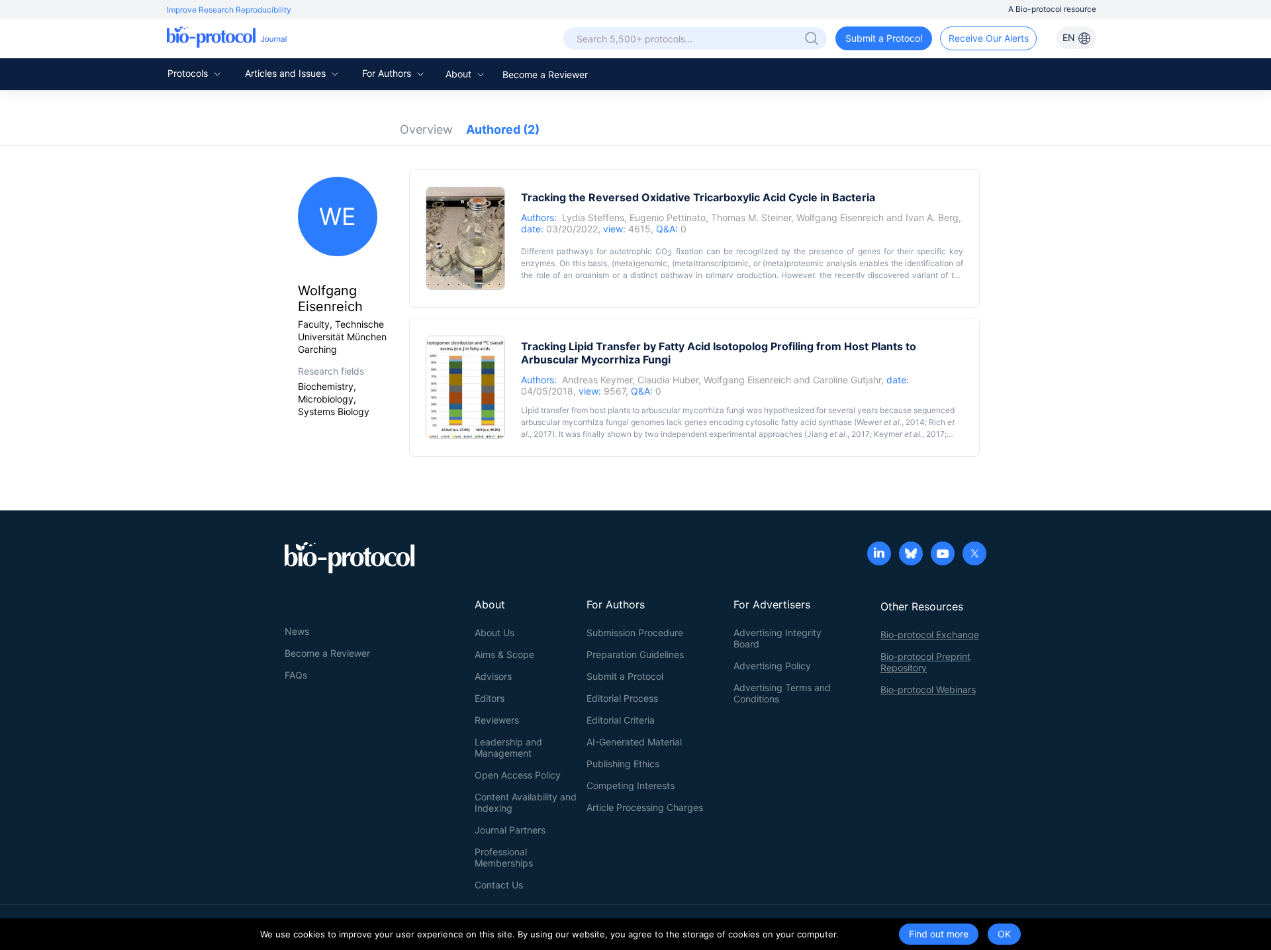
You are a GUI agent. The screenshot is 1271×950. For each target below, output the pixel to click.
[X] (974, 555)
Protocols (189, 73)
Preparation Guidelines (635, 654)
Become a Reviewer (545, 74)
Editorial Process (622, 698)
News (297, 631)
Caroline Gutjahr (847, 379)
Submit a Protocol (883, 38)
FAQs (296, 675)
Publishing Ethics (623, 763)
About (460, 73)
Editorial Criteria (621, 720)
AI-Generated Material (634, 741)
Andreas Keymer (597, 379)
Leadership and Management (508, 747)
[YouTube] (943, 555)
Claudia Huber (667, 379)
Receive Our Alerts (989, 38)
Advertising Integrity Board (777, 638)
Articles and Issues (286, 73)
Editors (489, 698)
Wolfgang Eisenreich (840, 217)
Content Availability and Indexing (526, 802)
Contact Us (499, 884)
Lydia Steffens (593, 217)
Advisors (493, 676)
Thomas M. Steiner (751, 217)
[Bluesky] (911, 555)
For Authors (388, 73)
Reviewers (497, 720)
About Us (494, 632)
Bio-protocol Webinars (928, 689)
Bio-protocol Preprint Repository (925, 662)
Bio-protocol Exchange (929, 634)
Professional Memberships (504, 857)
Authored (503, 129)
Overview (426, 129)
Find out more (938, 933)
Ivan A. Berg (932, 217)
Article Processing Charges (645, 807)
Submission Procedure (635, 632)
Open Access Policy (518, 775)
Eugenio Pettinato (668, 217)
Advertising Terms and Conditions (782, 693)
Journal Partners (510, 829)
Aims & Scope (504, 654)
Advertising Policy (772, 665)
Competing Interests (631, 785)
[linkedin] (879, 555)
